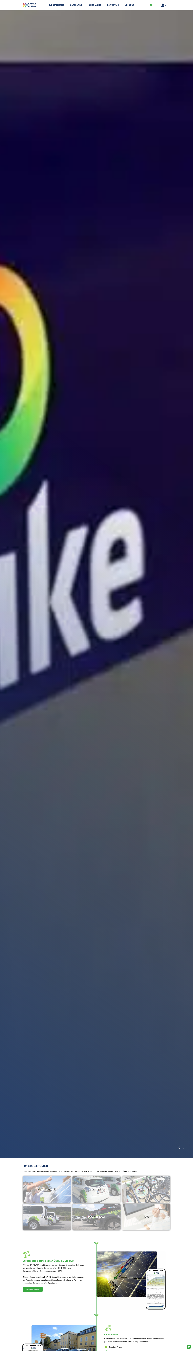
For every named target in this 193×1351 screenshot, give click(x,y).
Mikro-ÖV (47, 1216)
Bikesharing (146, 1189)
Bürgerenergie (47, 1189)
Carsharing (96, 1189)
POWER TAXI (113, 5)
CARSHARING (76, 5)
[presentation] (179, 1148)
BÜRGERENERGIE (56, 5)
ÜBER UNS (129, 5)
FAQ (146, 1216)
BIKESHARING (95, 5)
